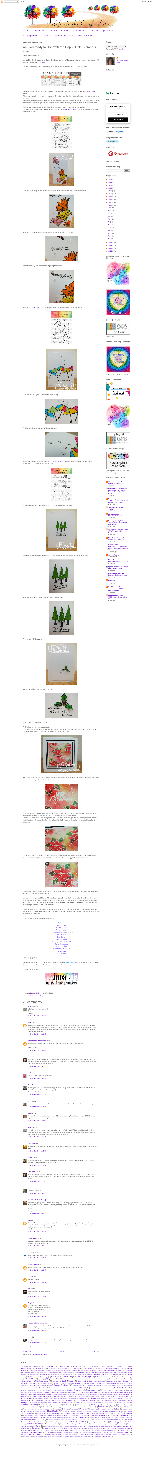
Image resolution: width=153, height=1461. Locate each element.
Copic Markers (33, 1383)
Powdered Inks (29, 1415)
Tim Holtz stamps (34, 1424)
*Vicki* (30, 1127)
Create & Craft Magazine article (112, 1385)
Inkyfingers (32, 1143)
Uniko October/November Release (111, 1426)
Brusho (74, 1374)
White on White (75, 1430)
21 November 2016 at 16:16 (37, 1165)
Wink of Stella (86, 1430)
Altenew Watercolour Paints (106, 1370)
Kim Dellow (112, 560)
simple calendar (25, 1436)
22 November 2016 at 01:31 (37, 1193)
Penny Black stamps (124, 1413)
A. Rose (30, 1276)
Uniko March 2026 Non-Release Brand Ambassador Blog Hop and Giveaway (118, 548)
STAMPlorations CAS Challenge (92, 1415)
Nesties (29, 1413)
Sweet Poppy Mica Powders (38, 1422)
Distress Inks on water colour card (30, 1390)
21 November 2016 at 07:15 (37, 1078)
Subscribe (118, 120)
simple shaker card (49, 1436)
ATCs (122, 1368)
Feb (109, 236)
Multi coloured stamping (92, 1411)
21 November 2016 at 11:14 (37, 1107)
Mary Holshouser (34, 1303)
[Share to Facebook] (50, 993)
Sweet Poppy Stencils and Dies (98, 1422)
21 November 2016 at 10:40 (37, 1094)
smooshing (59, 1436)
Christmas (126, 1379)
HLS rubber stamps (121, 1400)
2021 (110, 191)
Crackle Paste (122, 1383)
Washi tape (106, 1428)
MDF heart (65, 1409)
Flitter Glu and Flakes (121, 1394)
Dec (109, 207)
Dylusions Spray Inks (58, 1392)
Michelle (31, 1085)
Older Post (95, 1351)
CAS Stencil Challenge (102, 1377)
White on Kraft (63, 1430)
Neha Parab (61, 951)
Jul (109, 222)
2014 (110, 245)
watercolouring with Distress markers (100, 1436)
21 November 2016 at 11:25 (37, 1121)
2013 (110, 248)
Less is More (103, 1407)
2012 (110, 251)
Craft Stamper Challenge (59, 1385)
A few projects (112, 582)
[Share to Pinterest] (52, 993)
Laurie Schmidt (61, 939)
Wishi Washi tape (96, 1430)
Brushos (97, 1374)
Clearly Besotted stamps (96, 1381)
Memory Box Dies (26, 1411)
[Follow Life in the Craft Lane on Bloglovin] (115, 133)
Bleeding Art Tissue (46, 1374)
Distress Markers (46, 1390)
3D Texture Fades (62, 1368)
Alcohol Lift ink (49, 1370)
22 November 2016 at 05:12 (37, 1213)
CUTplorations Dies (52, 1379)
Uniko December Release (50, 1426)
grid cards (24, 1434)
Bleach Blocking (34, 1374)
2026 (110, 179)
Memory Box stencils (40, 1411)
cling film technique (87, 1432)
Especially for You (69, 109)
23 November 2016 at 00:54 (37, 1246)
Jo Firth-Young (113, 555)
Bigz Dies (74, 1372)
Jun (109, 224)
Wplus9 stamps (119, 1430)
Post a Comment (31, 1347)
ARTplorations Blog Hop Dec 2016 (91, 1368)
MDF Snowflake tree (45, 1409)
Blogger (95, 1445)
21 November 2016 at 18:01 (37, 1181)
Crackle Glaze (101, 1383)
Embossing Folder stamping (98, 1392)
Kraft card (36, 1407)
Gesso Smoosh (95, 1396)
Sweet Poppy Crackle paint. (101, 1419)
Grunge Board (38, 1398)
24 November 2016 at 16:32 (37, 1296)
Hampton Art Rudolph (36, 1402)
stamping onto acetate (70, 1436)
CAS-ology (41, 1379)
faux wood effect (118, 1432)
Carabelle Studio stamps (79, 1379)
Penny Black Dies (106, 1413)
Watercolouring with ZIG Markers (122, 1428)
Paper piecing (55, 1413)
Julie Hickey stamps (110, 1405)
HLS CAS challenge (64, 1400)
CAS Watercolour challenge (123, 1377)
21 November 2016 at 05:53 (37, 1066)
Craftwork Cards (77, 1385)
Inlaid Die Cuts (68, 1405)
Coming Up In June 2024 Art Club (118, 561)
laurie (30, 1188)
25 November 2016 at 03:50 (37, 1330)
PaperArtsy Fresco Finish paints (73, 1413)
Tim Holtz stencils (51, 1424)
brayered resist (68, 1432)
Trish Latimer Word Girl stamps (99, 1424)
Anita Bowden (61, 930)
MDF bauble (56, 1409)
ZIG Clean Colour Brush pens (31, 1432)
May (109, 227)
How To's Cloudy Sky (109, 1402)
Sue (29, 1337)
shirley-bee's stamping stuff (118, 529)
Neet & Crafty (113, 545)
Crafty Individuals (87, 1385)
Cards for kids (91, 1379)
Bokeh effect (57, 1374)
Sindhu (30, 1073)
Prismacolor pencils (41, 1415)
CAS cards (28, 1379)
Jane (29, 1113)
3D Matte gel (52, 1368)
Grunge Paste (48, 1398)
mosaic (128, 1434)
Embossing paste (34, 1394)
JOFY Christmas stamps (82, 1405)
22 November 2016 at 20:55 (37, 1232)
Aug (109, 219)
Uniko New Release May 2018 (89, 1426)
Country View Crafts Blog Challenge (63, 1383)
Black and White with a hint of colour (114, 1372)
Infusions (43, 1405)
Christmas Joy (57, 461)
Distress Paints (107, 1390)
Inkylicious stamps (54, 1405)
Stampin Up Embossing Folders (121, 1417)
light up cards (79, 1434)
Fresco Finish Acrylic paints (41, 1396)
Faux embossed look (96, 1394)
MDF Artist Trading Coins (30, 1409)
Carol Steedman (61, 944)
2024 (110, 182)
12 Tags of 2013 (63, 1366)
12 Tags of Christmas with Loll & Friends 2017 (111, 1366)
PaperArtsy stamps (92, 1413)
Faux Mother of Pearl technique (79, 1394)
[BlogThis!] (46, 993)
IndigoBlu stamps (30, 1405)
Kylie (29, 1057)
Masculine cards (94, 1409)
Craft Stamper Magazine (116, 587)
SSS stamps (75, 1415)
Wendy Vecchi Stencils (51, 1430)
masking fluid (89, 1434)
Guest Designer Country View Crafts (100, 1398)
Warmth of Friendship (114, 483)
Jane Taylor (61, 937)
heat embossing (35, 1434)
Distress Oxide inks (74, 1390)
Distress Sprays (119, 1390)
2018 (110, 199)
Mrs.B (30, 1288)
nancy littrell (32, 1171)
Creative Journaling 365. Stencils (68, 1388)
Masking (116, 1409)
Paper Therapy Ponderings (37, 1040)
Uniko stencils (49, 1428)
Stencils (41, 1420)
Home (26, 31)
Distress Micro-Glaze (59, 1390)
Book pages (66, 1374)
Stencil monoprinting (28, 1419)
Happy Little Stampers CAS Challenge (55, 1402)
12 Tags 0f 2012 (49, 1366)
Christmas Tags (26, 1381)
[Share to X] (48, 993)
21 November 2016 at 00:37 (37, 1050)
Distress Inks (119, 1387)
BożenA (30, 1006)
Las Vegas (64, 1407)
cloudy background (100, 1432)
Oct (109, 213)
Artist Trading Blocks (42, 1372)
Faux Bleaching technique (60, 1394)
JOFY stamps (95, 1405)
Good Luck (111, 509)
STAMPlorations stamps (118, 1415)
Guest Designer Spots (102, 31)
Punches (51, 1415)
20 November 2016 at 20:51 (37, 1016)
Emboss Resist (72, 1392)
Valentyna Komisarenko (61, 941)
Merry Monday (52, 1411)
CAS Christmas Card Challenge (37, 1377)
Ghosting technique (124, 1396)
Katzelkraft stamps (124, 1405)
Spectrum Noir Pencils (78, 1417)
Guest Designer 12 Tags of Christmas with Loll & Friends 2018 (70, 1398)
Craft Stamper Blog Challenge (38, 1385)
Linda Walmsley (56, 932)
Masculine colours (106, 1409)
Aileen (30, 1022)
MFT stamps (82, 1409)
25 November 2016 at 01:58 (37, 1316)
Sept (109, 216)
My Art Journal (104, 1411)
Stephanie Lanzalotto (61, 948)
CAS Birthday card (115, 1374)
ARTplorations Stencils (110, 1368)
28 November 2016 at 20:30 (37, 1342)
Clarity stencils (81, 1381)
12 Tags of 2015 (91, 1366)
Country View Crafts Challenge (84, 1383)
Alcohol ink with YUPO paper (62, 1370)
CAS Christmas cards (59, 1377)
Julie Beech (61, 934)
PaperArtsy (112, 499)
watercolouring (82, 1436)
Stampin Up (105, 1417)
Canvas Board (66, 1379)
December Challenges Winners (117, 575)
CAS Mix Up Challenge (82, 1377)
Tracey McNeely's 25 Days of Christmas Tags (74, 1424)
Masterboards (126, 1409)
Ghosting (103, 1396)
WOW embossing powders (92, 1428)
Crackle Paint (112, 1383)
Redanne (111, 580)
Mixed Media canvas (78, 1411)
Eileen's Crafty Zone (115, 595)
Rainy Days (36, 307)
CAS (104, 1374)
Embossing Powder (116, 1392)
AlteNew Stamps (89, 1370)
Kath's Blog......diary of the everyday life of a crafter (117, 489)
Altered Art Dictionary (125, 1370)
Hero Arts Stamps (75, 1402)
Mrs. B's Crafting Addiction (117, 538)
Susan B (31, 1157)
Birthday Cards (83, 1372)
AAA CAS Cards (75, 1368)
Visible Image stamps (74, 1428)
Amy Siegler (61, 953)
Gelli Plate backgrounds (82, 1396)
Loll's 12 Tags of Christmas (123, 1407)
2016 (110, 205)
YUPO (128, 1430)
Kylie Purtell (61, 925)
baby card (59, 1432)
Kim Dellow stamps (26, 1407)
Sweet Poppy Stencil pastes (55, 1422)
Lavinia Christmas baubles (75, 1407)
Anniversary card (29, 1372)
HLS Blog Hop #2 (49, 1400)
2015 (110, 242)
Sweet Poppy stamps (117, 1422)
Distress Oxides (92, 1390)
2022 (110, 188)
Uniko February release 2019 (68, 1426)
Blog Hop (42, 62)
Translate (122, 49)
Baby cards (67, 1372)
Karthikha (31, 1252)
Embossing (84, 1392)
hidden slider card (69, 1434)
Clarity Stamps (67, 1381)
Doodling (46, 1392)
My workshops (115, 1411)
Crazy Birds (97, 1385)
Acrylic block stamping (38, 1370)
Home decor (97, 1402)
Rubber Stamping (62, 1415)
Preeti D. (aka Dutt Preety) (37, 1200)
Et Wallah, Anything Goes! (116, 516)
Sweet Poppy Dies (115, 1419)
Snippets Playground (63, 1417)
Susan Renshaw (61, 946)
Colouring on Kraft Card (113, 1381)
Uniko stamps (35, 1428)
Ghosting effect (112, 1396)
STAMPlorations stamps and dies (29, 1417)
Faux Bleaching (47, 1394)
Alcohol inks (76, 1370)
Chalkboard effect (102, 1379)
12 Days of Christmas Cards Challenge (31, 1366)
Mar (109, 233)
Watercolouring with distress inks (33, 1430)
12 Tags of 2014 (77, 1366)
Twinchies (120, 1424)
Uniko (37, 1426)
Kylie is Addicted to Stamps (118, 567)
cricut (109, 1432)
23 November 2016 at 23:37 (37, 1270)
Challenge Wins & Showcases (37, 35)
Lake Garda (56, 1407)
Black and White (96, 1372)
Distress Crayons (95, 1388)
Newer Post (27, 1351)
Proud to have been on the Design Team (73, 35)
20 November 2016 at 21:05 (37, 1034)
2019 (110, 196)
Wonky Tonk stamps (107, 1430)
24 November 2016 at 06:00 (37, 1282)
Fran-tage (24, 1396)
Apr (109, 230)
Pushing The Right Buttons (118, 521)
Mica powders (67, 1411)
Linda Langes (32, 1238)
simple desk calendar (36, 1436)
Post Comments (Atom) (39, 1354)
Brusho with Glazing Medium (85, 1374)
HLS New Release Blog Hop (37, 996)
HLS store (91, 91)
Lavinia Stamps (89, 1407)
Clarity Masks (55, 1381)
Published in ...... (80, 31)
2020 (110, 194)
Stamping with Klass (115, 507)
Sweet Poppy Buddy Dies (85, 1419)
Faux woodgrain (108, 1394)
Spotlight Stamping (94, 1417)
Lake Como (46, 1407)
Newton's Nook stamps (41, 1413)
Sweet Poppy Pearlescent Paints (69, 1419)
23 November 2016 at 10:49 (37, 1258)
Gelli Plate (71, 1396)
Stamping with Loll (115, 482)
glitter (127, 1432)
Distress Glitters (106, 1388)
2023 (110, 185)
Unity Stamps (62, 1428)
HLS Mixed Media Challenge (86, 1400)
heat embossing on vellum (54, 1434)
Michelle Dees (61, 927)
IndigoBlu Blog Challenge (124, 1402)
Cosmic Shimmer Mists (46, 1383)
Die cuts (82, 1388)
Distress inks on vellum (36, 1392)
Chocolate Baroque (115, 1379)
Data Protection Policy (58, 31)
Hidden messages (87, 1402)
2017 (110, 202)
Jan (109, 239)
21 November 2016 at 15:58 (37, 1151)
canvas (76, 1432)
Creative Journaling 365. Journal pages (45, 1388)
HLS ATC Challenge (35, 1400)
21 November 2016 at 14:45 (37, 1137)
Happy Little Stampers (61, 923)
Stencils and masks (54, 1419)
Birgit (29, 1101)
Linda (120, 58)
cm (29, 1220)
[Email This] (44, 993)
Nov (109, 210)
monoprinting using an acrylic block (115, 1434)
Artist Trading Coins (55, 1372)
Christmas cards (41, 1381)
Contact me (38, 31)
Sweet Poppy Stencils (75, 1422)
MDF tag (73, 1409)
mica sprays (99, 1434)
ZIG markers (49, 1432)
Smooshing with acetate (48, 1417)
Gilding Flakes (26, 1398)
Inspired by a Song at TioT (116, 539)
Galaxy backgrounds (60, 1396)
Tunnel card (112, 1424)
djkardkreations (113, 514)
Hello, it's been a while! (115, 568)
